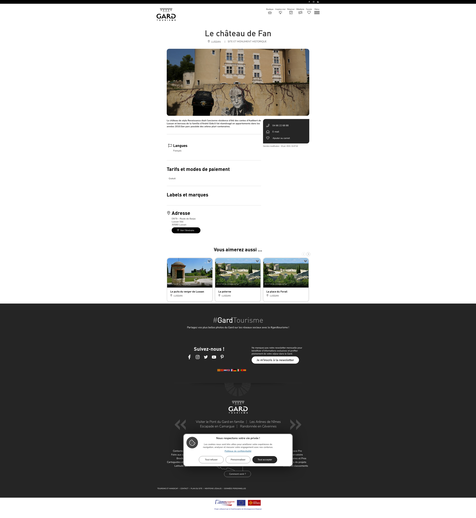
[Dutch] (225, 370)
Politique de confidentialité (238, 450)
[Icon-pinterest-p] (222, 357)
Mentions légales (213, 488)
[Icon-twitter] (206, 357)
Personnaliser (238, 459)
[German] (235, 370)
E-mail (275, 131)
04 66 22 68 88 (280, 125)
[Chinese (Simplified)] (222, 370)
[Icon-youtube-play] (214, 357)
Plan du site (196, 488)
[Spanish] (244, 370)
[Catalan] (219, 370)
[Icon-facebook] (189, 357)
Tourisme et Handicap (167, 488)
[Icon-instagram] (197, 357)
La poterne (224, 291)
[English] (228, 370)
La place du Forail (276, 291)
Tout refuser (211, 459)
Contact (184, 488)
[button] (304, 254)
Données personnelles (235, 488)
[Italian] (238, 370)
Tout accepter (265, 459)
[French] (231, 370)
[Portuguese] (241, 370)
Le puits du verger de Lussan (187, 291)
